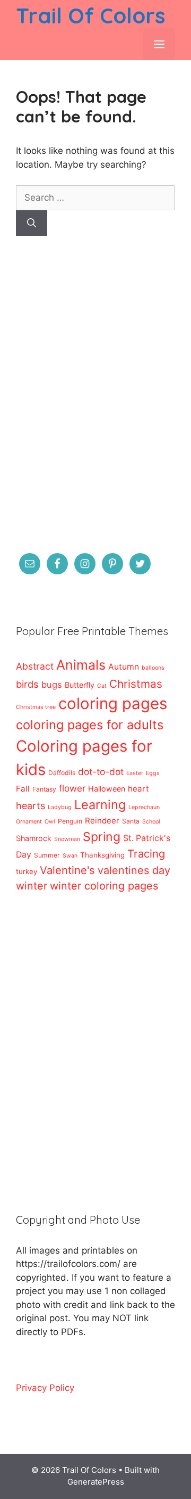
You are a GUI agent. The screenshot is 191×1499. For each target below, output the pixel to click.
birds (27, 684)
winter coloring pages (104, 885)
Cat (102, 685)
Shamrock (33, 838)
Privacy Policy (45, 1387)
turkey (26, 871)
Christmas (135, 683)
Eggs (153, 773)
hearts (30, 805)
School (151, 821)
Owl (50, 821)
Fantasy (44, 789)
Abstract (35, 666)
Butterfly (79, 684)
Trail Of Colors (90, 15)
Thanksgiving (102, 855)
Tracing (146, 853)
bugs (51, 684)
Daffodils (61, 773)
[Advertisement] (95, 401)
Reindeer (102, 821)
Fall (23, 789)
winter (31, 885)
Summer (47, 855)
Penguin (70, 821)
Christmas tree (36, 707)
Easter (134, 773)
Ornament (29, 821)
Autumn (123, 667)
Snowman (67, 839)
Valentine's (67, 870)
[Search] (31, 223)
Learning (100, 804)
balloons (153, 667)
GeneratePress (95, 1482)
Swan (70, 855)
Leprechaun (144, 807)
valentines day (134, 870)
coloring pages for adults (89, 724)
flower (72, 788)
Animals (81, 665)
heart (138, 789)
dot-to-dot (101, 771)
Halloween (106, 788)
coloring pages (112, 703)
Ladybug (60, 807)
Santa (131, 821)
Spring (101, 836)
